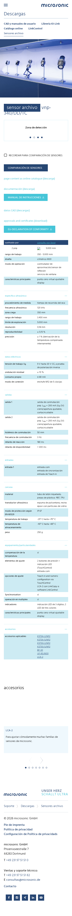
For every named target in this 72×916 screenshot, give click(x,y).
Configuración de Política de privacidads (30, 834)
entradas (9, 460)
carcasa (8, 487)
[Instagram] (17, 898)
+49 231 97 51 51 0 (17, 860)
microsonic (15, 796)
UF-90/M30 (43, 654)
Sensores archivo (13, 33)
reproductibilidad (13, 332)
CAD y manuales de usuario (20, 24)
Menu (6, 5)
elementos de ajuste (15, 561)
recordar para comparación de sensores (35, 155)
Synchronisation (13, 595)
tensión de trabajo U (15, 364)
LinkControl (35, 28)
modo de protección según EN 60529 (18, 512)
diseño (8, 259)
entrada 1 (9, 467)
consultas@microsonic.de (23, 879)
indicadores (11, 604)
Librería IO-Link (50, 24)
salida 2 (8, 417)
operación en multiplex (16, 599)
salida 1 (8, 402)
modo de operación (15, 264)
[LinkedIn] (33, 898)
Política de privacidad (18, 829)
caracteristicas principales (18, 279)
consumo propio (13, 377)
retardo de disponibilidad (17, 447)
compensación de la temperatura (15, 554)
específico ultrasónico (15, 296)
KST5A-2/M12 (43, 636)
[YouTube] (41, 898)
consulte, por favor (46, 243)
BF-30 (40, 650)
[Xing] (25, 898)
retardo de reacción (14, 442)
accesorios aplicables (15, 636)
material (9, 494)
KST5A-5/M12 (43, 640)
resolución (10, 327)
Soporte (9, 806)
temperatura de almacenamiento (13, 525)
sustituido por (12, 243)
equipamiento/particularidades (20, 545)
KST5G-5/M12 (43, 647)
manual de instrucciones (24, 197)
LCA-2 (40, 657)
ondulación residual (14, 372)
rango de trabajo (13, 254)
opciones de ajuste (14, 576)
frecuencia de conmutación (18, 437)
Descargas (27, 806)
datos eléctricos (13, 357)
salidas (8, 395)
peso (8, 532)
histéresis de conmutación (18, 432)
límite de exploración (15, 322)
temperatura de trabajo (16, 519)
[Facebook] (9, 898)
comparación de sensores (25, 168)
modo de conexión (14, 382)
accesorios (10, 629)
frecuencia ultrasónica (15, 308)
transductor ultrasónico (16, 503)
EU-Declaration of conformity (28, 229)
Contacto (10, 886)
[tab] (36, 295)
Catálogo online (13, 28)
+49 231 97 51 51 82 (18, 875)
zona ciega (10, 313)
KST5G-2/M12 (43, 643)
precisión (9, 337)
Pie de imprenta (14, 825)
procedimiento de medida (18, 303)
